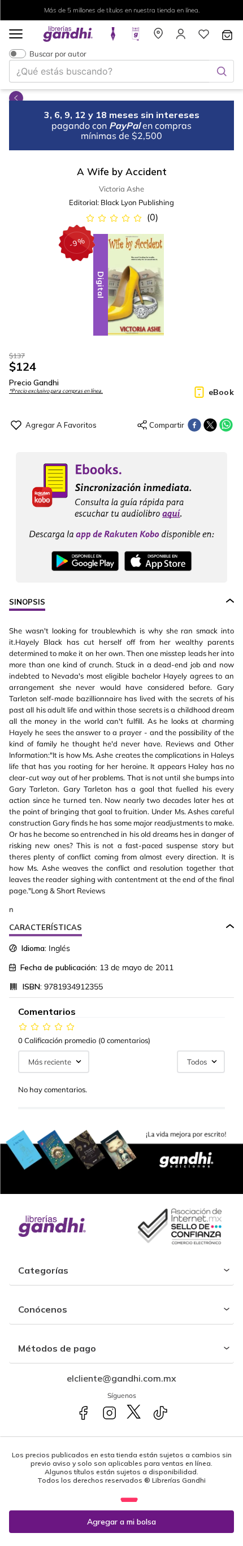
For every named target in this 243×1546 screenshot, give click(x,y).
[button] (16, 34)
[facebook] (194, 425)
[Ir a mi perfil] (181, 37)
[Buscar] (221, 71)
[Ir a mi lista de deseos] (203, 37)
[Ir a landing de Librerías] (158, 37)
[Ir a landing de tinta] (113, 37)
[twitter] (210, 425)
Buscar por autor (57, 53)
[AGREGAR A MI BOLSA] (121, 1521)
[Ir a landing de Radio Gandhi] (135, 37)
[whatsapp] (226, 425)
